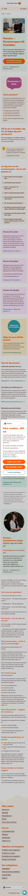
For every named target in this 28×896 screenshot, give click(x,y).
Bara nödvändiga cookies (14, 467)
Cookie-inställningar (14, 472)
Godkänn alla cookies (14, 462)
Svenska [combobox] (9, 423)
